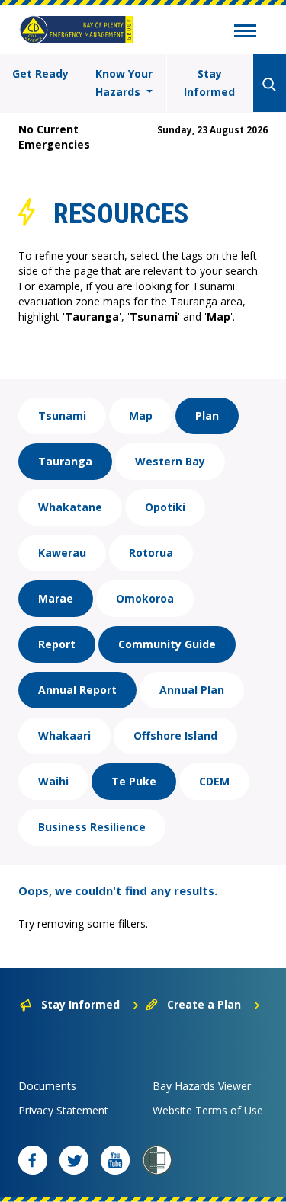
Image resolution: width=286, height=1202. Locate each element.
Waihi (53, 781)
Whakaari (64, 735)
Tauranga (65, 461)
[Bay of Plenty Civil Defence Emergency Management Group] (76, 29)
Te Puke (133, 781)
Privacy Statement (63, 1110)
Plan (207, 415)
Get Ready (40, 73)
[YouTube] (115, 1160)
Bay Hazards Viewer (202, 1086)
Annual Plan (191, 690)
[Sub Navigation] (245, 33)
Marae (55, 598)
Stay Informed (209, 82)
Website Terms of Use (208, 1110)
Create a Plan (204, 1004)
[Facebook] (32, 1160)
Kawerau (62, 552)
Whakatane (70, 507)
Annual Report (77, 690)
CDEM (214, 781)
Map (141, 415)
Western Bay (170, 461)
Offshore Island (175, 735)
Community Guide (167, 644)
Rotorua (151, 552)
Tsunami (62, 415)
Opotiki (165, 507)
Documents (47, 1086)
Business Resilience (92, 827)
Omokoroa (145, 598)
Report (57, 644)
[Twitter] (73, 1160)
